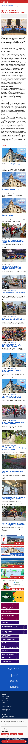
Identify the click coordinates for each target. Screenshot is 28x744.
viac (25, 145)
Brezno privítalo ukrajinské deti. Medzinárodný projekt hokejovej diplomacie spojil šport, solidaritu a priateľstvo (12, 268)
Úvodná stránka (4, 5)
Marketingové (5, 731)
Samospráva (5, 698)
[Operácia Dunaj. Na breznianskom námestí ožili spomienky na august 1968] (14, 308)
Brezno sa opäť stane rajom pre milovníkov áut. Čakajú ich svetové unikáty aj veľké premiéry (12, 345)
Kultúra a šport (5, 700)
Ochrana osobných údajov (12, 736)
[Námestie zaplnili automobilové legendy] (14, 282)
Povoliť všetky (5, 734)
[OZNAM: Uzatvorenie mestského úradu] (14, 157)
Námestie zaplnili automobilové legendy (14, 292)
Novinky (11, 5)
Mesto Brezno (5, 696)
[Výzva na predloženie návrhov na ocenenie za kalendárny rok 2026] (14, 388)
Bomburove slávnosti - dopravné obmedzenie (11, 370)
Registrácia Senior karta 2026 (10, 189)
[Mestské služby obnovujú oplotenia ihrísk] (14, 461)
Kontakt (4, 702)
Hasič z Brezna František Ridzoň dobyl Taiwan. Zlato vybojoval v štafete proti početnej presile (13, 525)
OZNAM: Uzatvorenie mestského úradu (13, 165)
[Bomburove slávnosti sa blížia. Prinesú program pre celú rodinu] (14, 412)
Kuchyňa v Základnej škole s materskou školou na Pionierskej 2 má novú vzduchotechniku (13, 499)
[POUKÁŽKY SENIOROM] (14, 207)
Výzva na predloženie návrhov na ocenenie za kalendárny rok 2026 (11, 396)
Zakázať (20, 734)
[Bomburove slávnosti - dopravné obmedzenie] (14, 362)
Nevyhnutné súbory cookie (8, 728)
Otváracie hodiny (5, 707)
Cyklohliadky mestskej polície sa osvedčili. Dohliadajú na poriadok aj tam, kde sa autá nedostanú (14, 448)
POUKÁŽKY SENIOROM (8, 215)
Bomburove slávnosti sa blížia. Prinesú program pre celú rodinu (13, 422)
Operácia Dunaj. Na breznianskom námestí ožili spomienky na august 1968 (13, 318)
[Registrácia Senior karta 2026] (14, 181)
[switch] (1, 729)
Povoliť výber (13, 734)
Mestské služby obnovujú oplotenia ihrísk (12, 472)
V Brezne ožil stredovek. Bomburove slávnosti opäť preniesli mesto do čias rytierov (13, 241)
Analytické (4, 729)
